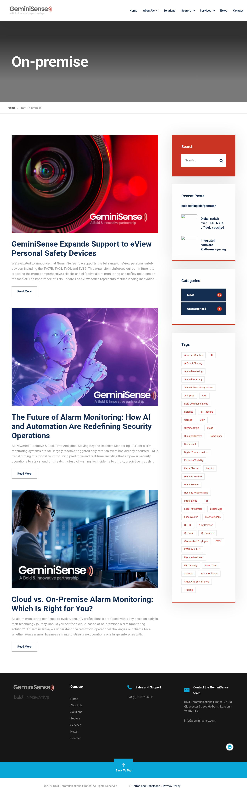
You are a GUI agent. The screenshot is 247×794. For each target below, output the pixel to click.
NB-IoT (187, 525)
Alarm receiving (193, 379)
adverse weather (193, 355)
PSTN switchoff (192, 549)
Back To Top (123, 770)
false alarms (191, 468)
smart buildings (209, 573)
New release (206, 525)
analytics (189, 395)
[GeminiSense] (28, 10)
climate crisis (191, 428)
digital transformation (196, 452)
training (188, 589)
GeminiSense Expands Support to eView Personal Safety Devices (81, 248)
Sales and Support (148, 687)
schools (188, 573)
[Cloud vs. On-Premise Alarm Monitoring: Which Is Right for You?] (85, 492)
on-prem (189, 533)
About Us (149, 10)
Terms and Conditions (146, 786)
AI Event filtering (193, 363)
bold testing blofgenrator (198, 206)
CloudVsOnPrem (193, 436)
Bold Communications (196, 403)
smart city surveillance (196, 581)
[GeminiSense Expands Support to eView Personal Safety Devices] (85, 137)
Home (133, 10)
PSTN (218, 541)
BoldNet (188, 411)
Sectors (186, 10)
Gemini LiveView (193, 476)
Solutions (169, 10)
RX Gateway (190, 565)
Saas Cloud (211, 565)
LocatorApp (216, 509)
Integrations (190, 500)
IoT (206, 500)
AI (212, 355)
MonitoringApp (213, 517)
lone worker (191, 517)
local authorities (193, 509)
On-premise (207, 533)
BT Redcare (206, 411)
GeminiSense (191, 484)
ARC (204, 395)
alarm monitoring (193, 371)
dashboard (190, 444)
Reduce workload (193, 557)
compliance (216, 436)
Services (205, 10)
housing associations (196, 492)
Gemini (210, 468)
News (223, 10)
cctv (202, 420)
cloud (210, 428)
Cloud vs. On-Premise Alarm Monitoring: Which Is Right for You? (82, 604)
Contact (238, 10)
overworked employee (196, 541)
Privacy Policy (171, 786)
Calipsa (188, 420)
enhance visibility (193, 460)
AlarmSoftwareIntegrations (198, 387)
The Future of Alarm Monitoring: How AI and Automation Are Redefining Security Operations (82, 426)
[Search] (221, 160)
